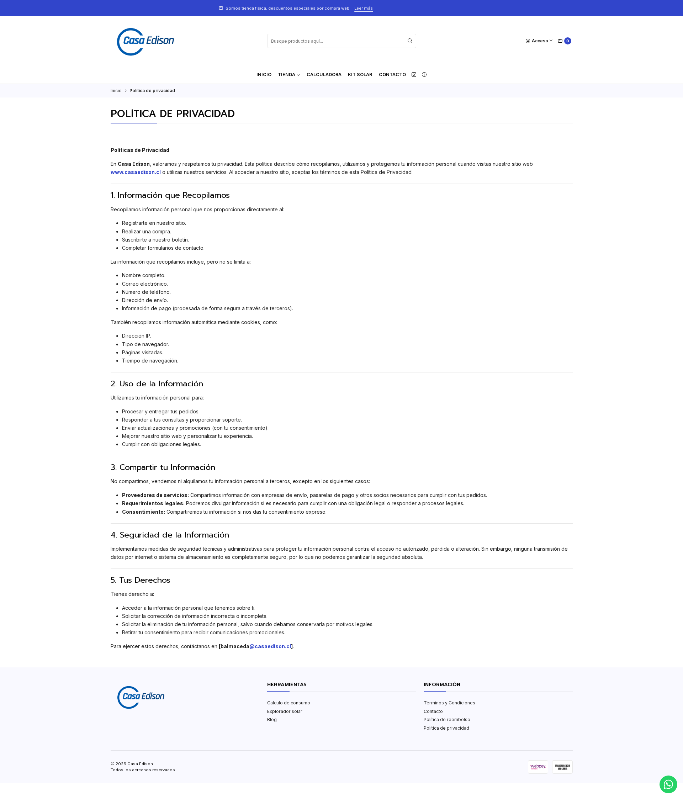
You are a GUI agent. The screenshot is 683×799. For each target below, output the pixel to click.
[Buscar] (410, 41)
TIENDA (286, 74)
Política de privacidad (446, 728)
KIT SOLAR (360, 74)
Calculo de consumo (288, 702)
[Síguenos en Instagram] (414, 75)
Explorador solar (284, 711)
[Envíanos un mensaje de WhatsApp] (668, 784)
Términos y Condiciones (449, 702)
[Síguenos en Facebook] (424, 75)
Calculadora (324, 74)
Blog (272, 719)
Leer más (149, 8)
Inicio (263, 74)
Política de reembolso (447, 719)
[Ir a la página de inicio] (145, 40)
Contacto (392, 74)
